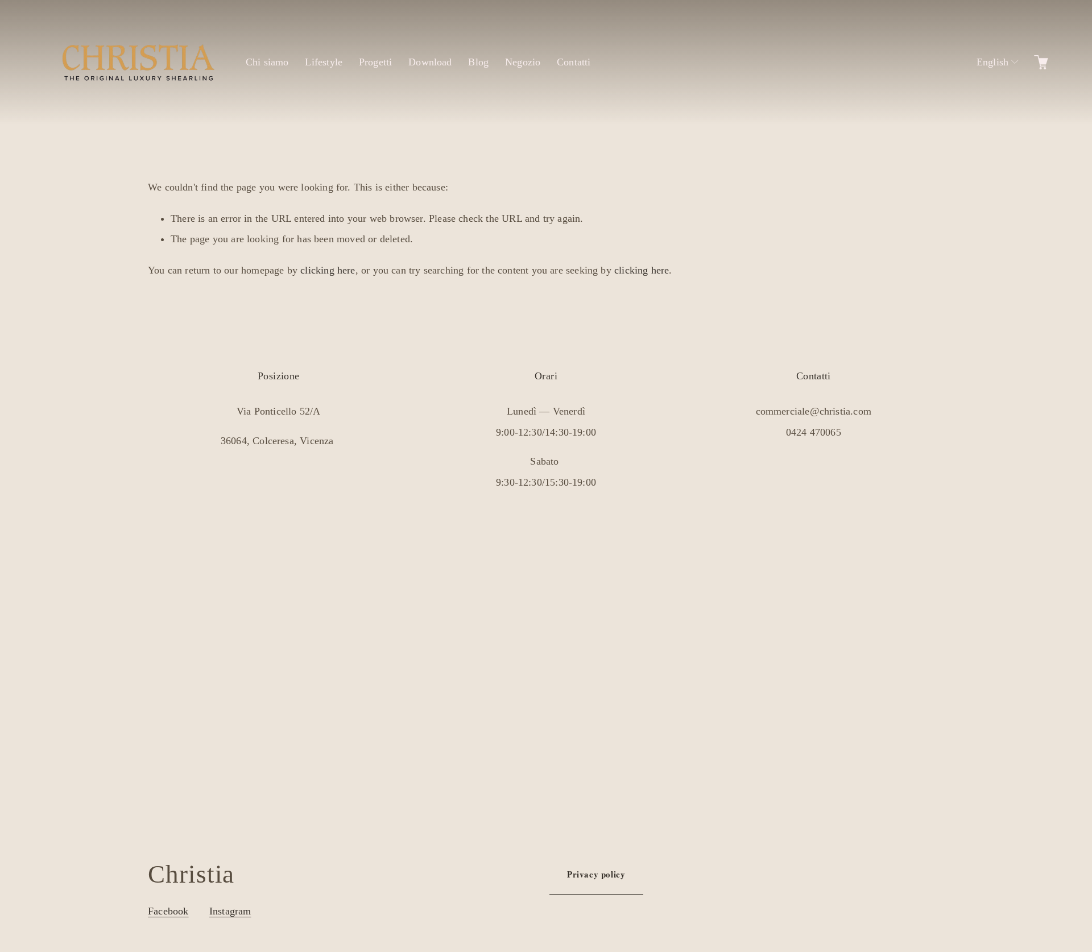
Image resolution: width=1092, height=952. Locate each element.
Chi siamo (267, 62)
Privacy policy (596, 874)
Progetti (375, 62)
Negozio (522, 62)
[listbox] (991, 62)
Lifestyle (323, 62)
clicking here (327, 270)
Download (430, 62)
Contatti (573, 62)
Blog (478, 62)
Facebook (168, 911)
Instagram (230, 911)
